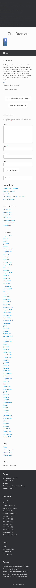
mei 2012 (6, 365)
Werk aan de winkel (18, 105)
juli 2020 (6, 241)
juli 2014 (6, 326)
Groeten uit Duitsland (21, 574)
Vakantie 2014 (7, 529)
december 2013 (8, 336)
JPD (4, 569)
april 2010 (6, 400)
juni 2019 (6, 254)
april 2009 (6, 410)
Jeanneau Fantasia (9, 223)
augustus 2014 (8, 323)
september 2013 (8, 339)
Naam (6, 146)
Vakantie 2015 (7, 532)
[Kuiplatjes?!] (4, 83)
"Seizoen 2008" (12, 89)
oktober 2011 (7, 376)
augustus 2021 (8, 236)
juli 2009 (6, 405)
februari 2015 (7, 312)
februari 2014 (7, 334)
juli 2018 (6, 267)
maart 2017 (7, 278)
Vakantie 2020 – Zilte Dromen (11, 577)
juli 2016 (6, 291)
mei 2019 (6, 257)
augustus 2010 (8, 389)
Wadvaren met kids (8, 535)
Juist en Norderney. (9, 199)
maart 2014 (7, 331)
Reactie (6, 124)
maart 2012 (7, 371)
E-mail (6, 154)
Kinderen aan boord (9, 220)
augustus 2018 (8, 265)
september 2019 (8, 249)
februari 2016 (7, 302)
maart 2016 (7, 299)
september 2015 (8, 307)
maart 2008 (7, 429)
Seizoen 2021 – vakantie (11, 189)
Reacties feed (8, 452)
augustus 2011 (8, 379)
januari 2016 (7, 304)
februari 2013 (7, 352)
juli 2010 (6, 392)
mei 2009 (6, 408)
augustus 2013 (8, 342)
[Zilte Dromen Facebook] (5, 40)
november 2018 (8, 262)
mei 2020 (6, 246)
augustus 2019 (8, 252)
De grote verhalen (8, 505)
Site (5, 161)
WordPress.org (8, 455)
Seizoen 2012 (7, 215)
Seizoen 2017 (7, 524)
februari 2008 (7, 431)
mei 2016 (6, 294)
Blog (4, 503)
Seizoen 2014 (7, 209)
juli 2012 (6, 360)
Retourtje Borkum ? (9, 191)
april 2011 (6, 384)
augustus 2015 (8, 310)
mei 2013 (6, 349)
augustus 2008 (8, 418)
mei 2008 (6, 423)
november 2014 (8, 315)
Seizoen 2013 (7, 212)
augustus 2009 (8, 402)
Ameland (6, 194)
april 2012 (6, 368)
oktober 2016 (7, 286)
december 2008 (8, 416)
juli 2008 (6, 421)
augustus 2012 (8, 357)
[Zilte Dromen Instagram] (5, 44)
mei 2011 (6, 381)
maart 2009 (7, 413)
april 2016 (6, 296)
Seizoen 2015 (7, 521)
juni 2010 (6, 394)
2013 (4, 500)
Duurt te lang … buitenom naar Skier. (14, 196)
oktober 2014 (7, 318)
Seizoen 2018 (7, 527)
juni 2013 (6, 347)
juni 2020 (6, 244)
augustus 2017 (8, 273)
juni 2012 (6, 363)
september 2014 (8, 320)
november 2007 (8, 434)
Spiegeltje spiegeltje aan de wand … (18, 569)
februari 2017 (7, 281)
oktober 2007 (7, 437)
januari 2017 (7, 283)
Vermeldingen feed (9, 450)
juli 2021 (6, 238)
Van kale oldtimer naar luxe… (18, 98)
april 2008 (6, 426)
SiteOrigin (21, 584)
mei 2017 (6, 275)
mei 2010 (6, 397)
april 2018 (6, 270)
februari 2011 (7, 386)
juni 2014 (6, 328)
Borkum (24, 577)
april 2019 (6, 259)
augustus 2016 (8, 289)
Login (5, 447)
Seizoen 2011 (7, 217)
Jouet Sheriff (7, 225)
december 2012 (8, 355)
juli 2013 (6, 344)
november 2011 (8, 373)
